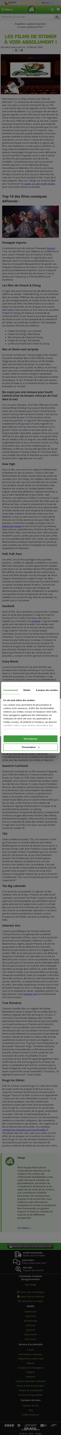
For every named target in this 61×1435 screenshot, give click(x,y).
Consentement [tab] (10, 690)
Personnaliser (29, 747)
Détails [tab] (26, 690)
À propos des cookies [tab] (47, 690)
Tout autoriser (30, 739)
